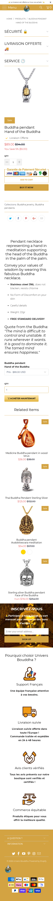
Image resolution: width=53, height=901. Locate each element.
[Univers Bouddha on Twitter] (13, 854)
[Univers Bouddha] (26, 8)
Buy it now (26, 187)
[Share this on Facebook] (18, 218)
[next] (46, 90)
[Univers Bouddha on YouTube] (24, 854)
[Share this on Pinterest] (26, 218)
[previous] (7, 90)
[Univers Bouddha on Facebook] (18, 854)
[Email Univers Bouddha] (39, 854)
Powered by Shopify (37, 861)
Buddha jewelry (25, 204)
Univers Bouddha (21, 861)
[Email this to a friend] (41, 218)
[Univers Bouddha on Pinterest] (29, 854)
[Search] (42, 7)
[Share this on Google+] (34, 218)
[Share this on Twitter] (10, 218)
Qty (6, 156)
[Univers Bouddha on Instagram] (34, 854)
